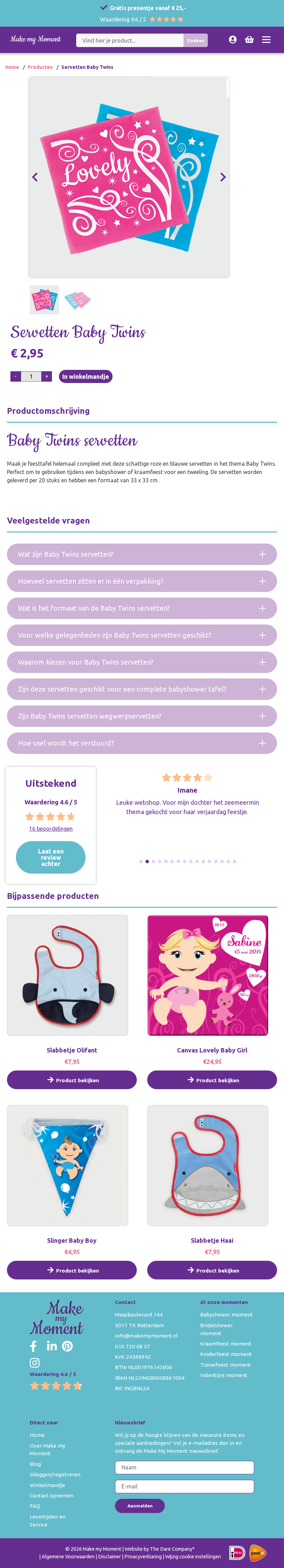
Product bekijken (77, 1080)
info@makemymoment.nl (146, 1336)
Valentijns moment (223, 1375)
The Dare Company (171, 1549)
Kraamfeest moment (225, 1344)
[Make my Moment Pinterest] (67, 1346)
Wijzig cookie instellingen (193, 1556)
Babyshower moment (226, 1315)
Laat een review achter (51, 857)
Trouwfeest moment (225, 1365)
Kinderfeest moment (226, 1354)
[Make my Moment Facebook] (33, 1346)
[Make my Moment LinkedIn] (52, 1346)
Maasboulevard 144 (139, 1315)
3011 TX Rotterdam (139, 1325)
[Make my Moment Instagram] (34, 1363)
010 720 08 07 (132, 1346)
